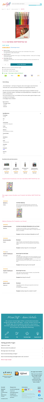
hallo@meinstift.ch (4, 398)
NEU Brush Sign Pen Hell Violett (27, 264)
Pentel (4, 42)
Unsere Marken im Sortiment (14, 396)
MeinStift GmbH (3, 390)
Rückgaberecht (13, 394)
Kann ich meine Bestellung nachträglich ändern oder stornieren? (15, 356)
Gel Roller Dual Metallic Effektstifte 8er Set (29, 234)
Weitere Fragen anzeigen (6, 359)
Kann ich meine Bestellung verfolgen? (9, 353)
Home (3, 9)
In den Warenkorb (21, 64)
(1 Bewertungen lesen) (14, 47)
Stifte (8, 9)
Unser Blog (40, 398)
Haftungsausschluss (14, 392)
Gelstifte (22, 9)
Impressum (12, 390)
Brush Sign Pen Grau (24, 277)
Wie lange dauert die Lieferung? (8, 350)
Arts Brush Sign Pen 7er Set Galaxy (27, 247)
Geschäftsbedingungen (14, 389)
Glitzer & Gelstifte (15, 9)
